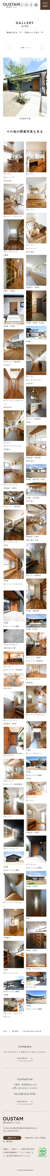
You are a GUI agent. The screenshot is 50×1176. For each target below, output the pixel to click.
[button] (45, 4)
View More (22, 1058)
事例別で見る (12, 33)
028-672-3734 (27, 1094)
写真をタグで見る (32, 33)
